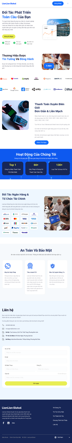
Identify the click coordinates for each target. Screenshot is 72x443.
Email (6, 357)
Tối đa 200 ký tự (62, 373)
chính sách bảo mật (15, 437)
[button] (58, 3)
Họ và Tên (7, 348)
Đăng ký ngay (8, 36)
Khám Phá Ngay (41, 142)
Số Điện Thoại (8, 365)
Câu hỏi (7, 373)
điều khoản (5, 437)
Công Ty (39, 365)
